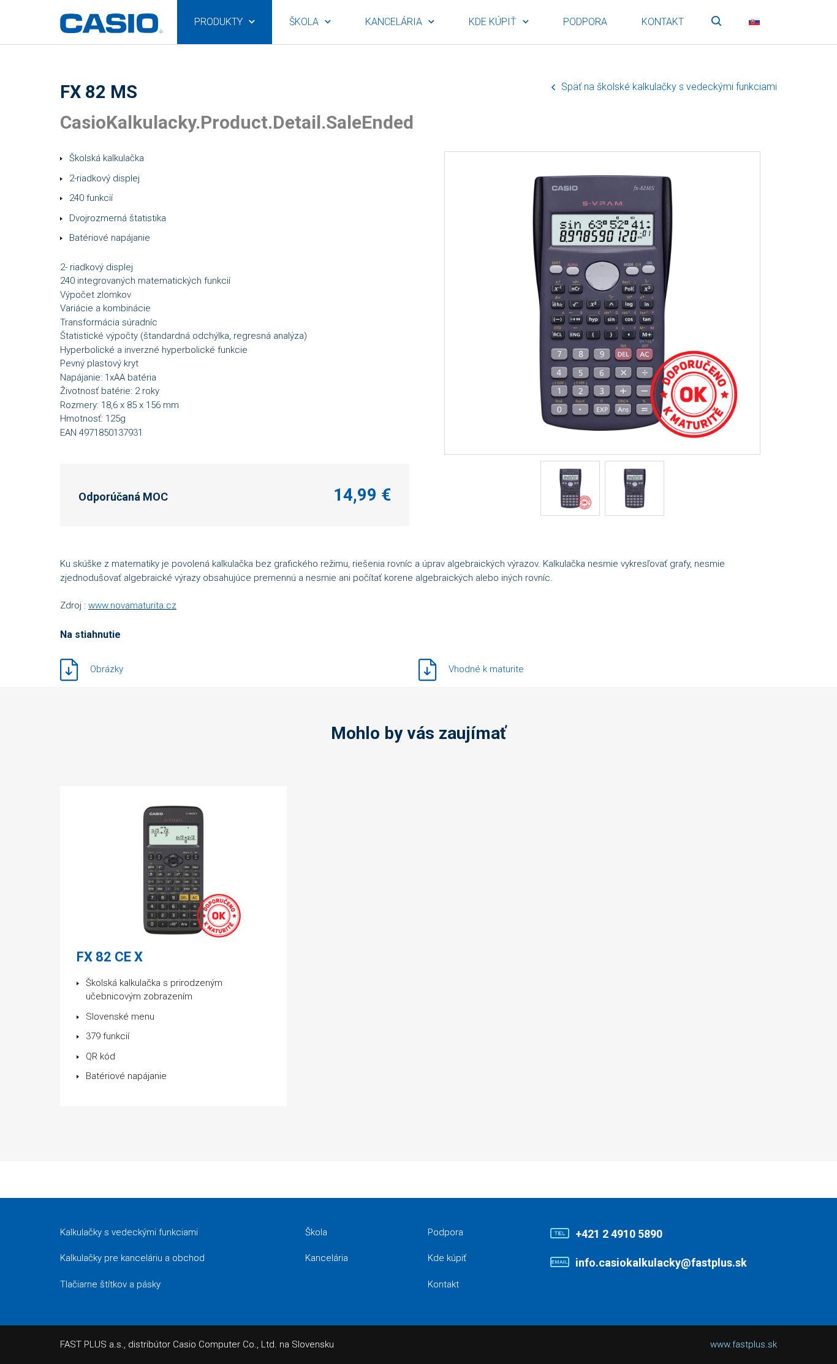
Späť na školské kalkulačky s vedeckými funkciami (669, 87)
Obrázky (106, 668)
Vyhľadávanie (716, 22)
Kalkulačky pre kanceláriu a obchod (132, 1258)
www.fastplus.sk (743, 1344)
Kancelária (393, 22)
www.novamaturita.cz (132, 605)
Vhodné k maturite (486, 668)
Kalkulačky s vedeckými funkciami (129, 1232)
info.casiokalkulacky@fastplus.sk (661, 1262)
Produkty (218, 22)
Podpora (585, 22)
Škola (304, 22)
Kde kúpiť (493, 22)
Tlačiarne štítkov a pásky (110, 1284)
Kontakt (663, 22)
